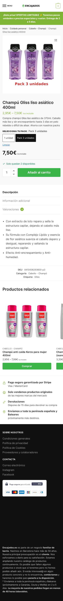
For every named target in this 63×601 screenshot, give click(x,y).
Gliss (36, 277)
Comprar (27, 366)
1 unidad (8, 138)
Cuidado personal (18, 28)
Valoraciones (13, 209)
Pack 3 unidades (25, 138)
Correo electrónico (14, 465)
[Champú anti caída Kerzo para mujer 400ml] (27, 321)
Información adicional (16, 200)
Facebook (8, 474)
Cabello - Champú (37, 28)
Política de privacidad (15, 443)
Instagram (8, 470)
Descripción (10, 192)
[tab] (31, 192)
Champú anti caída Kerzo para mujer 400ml (25, 353)
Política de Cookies (14, 447)
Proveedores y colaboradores (20, 452)
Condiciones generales (16, 438)
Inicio (5, 28)
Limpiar (6, 144)
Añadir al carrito (39, 172)
